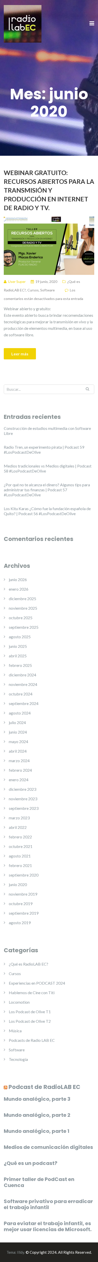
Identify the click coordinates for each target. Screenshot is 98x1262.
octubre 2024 (20, 693)
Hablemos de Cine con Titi (32, 992)
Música (15, 1030)
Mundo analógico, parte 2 (37, 1115)
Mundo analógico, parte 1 (36, 1131)
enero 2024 (18, 779)
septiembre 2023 (23, 808)
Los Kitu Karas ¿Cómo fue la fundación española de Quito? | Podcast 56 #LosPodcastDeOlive (47, 511)
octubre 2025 (20, 617)
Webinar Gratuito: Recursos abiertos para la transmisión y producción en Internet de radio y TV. (49, 190)
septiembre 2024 (23, 703)
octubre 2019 (20, 903)
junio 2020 (18, 884)
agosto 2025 (20, 636)
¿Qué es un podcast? (30, 1163)
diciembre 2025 (22, 598)
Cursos (33, 290)
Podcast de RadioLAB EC (44, 1087)
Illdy (20, 1252)
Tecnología (18, 1059)
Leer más (19, 353)
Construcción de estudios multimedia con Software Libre (47, 431)
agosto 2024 (20, 713)
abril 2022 (18, 827)
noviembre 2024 (23, 684)
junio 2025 (18, 646)
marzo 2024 (19, 760)
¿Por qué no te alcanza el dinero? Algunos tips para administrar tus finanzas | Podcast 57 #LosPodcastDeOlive (47, 489)
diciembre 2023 (22, 789)
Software (47, 290)
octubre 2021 (20, 846)
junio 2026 (18, 579)
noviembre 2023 (23, 798)
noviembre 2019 (23, 894)
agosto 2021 (20, 855)
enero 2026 (18, 589)
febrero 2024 (20, 770)
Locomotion (19, 1002)
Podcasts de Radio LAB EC (32, 1040)
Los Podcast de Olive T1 (30, 1011)
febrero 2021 (20, 865)
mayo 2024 (18, 741)
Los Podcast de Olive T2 (30, 1021)
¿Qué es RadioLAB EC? (28, 964)
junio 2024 (18, 732)
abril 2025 (18, 655)
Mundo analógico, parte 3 (37, 1099)
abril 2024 (18, 751)
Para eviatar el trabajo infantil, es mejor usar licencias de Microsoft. (47, 1226)
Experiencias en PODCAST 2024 (37, 983)
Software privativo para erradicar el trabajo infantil (48, 1204)
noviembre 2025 (23, 608)
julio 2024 (17, 722)
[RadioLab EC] (22, 23)
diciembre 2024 (22, 674)
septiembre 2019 (23, 913)
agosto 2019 (20, 922)
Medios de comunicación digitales (48, 1147)
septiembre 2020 (23, 875)
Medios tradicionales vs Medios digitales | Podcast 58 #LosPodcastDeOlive (47, 468)
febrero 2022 (20, 836)
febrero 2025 (20, 665)
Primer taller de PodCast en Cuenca (39, 1182)
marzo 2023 (19, 817)
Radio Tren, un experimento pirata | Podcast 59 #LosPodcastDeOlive (44, 449)
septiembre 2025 (23, 627)
